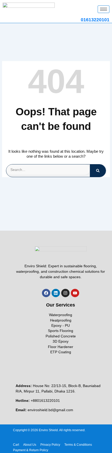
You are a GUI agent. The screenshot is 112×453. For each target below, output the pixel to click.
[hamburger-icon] (103, 9)
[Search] (98, 170)
